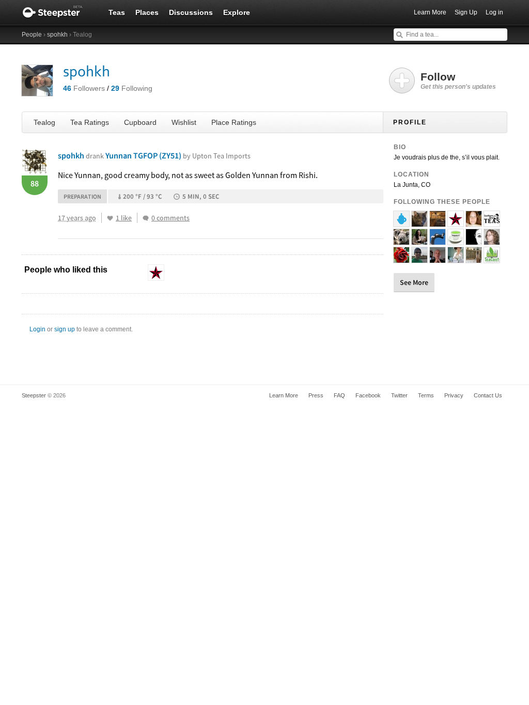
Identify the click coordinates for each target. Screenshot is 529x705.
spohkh (57, 34)
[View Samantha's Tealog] (473, 240)
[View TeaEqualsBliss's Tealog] (473, 222)
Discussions (191, 12)
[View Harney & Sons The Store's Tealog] (473, 258)
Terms (426, 395)
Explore (236, 12)
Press (315, 395)
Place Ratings (233, 122)
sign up (64, 329)
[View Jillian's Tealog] (401, 258)
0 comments (170, 217)
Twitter (399, 395)
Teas (116, 12)
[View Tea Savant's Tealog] (419, 258)
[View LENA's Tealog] (455, 222)
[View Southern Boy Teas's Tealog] (492, 222)
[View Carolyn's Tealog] (419, 240)
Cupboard (140, 122)
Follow (458, 80)
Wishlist (184, 122)
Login (37, 329)
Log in (494, 12)
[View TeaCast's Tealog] (492, 258)
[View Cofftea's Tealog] (401, 222)
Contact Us (488, 395)
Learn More (430, 12)
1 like (124, 217)
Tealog (44, 122)
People (32, 34)
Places (147, 12)
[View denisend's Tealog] (419, 222)
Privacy (453, 395)
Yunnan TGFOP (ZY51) (178, 155)
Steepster (58, 12)
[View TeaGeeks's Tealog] (455, 240)
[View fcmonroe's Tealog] (437, 222)
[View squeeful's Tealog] (492, 240)
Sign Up (466, 12)
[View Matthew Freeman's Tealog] (437, 258)
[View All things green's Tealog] (401, 240)
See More (414, 282)
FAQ (339, 395)
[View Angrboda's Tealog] (437, 240)
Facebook (368, 395)
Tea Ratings (89, 122)
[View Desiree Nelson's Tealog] (455, 258)
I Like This (110, 218)
